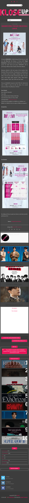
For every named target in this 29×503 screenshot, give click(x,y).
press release (15, 24)
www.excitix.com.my (13, 99)
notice (3, 458)
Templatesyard (11, 497)
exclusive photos (5, 453)
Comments (19, 227)
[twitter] (12, 2)
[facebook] (17, 2)
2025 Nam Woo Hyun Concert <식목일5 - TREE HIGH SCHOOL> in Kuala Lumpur (14, 430)
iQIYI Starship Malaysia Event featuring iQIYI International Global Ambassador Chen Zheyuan (14, 423)
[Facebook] (10, 229)
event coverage (4, 451)
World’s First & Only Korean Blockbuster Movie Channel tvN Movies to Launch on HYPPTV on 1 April (14, 389)
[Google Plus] (12, 229)
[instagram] (14, 2)
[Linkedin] (19, 229)
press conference (5, 460)
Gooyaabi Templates (24, 497)
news (3, 455)
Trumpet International (16, 221)
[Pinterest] (17, 229)
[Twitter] (14, 229)
